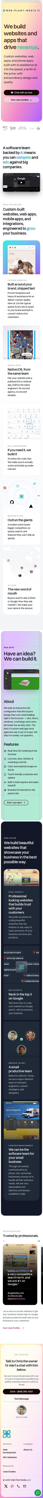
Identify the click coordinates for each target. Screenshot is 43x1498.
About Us (27, 1449)
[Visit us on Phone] (18, 1486)
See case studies (20, 99)
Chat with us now (23, 92)
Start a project (14, 802)
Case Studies (9, 1471)
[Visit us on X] (6, 1486)
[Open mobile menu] (38, 10)
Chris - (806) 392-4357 (21, 1391)
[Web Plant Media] (19, 10)
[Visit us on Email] (25, 1486)
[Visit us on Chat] (12, 1486)
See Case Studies (11, 1328)
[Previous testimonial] (4, 1241)
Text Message (21, 1398)
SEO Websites (10, 1457)
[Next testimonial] (38, 1241)
